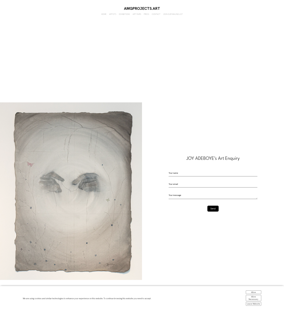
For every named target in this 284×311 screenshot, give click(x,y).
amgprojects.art (142, 8)
